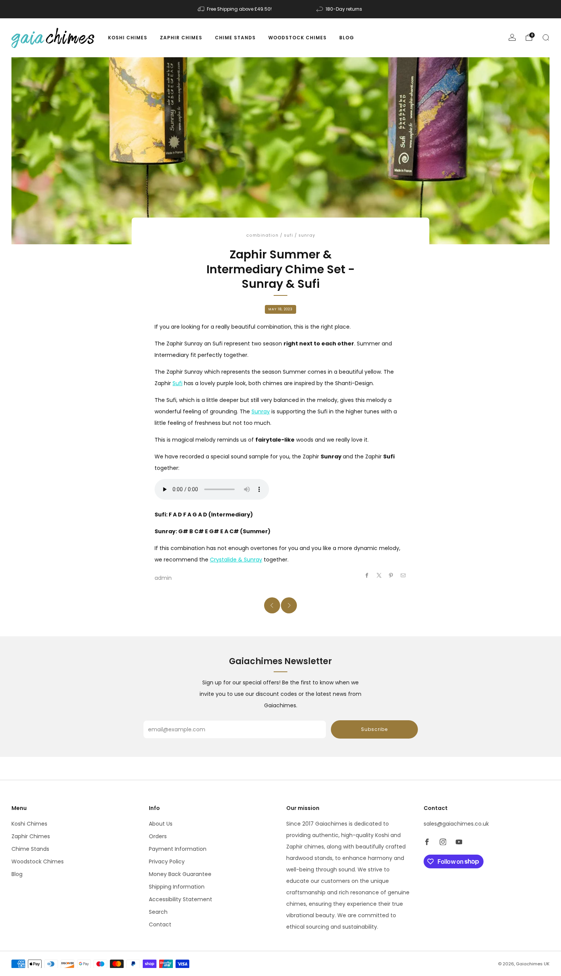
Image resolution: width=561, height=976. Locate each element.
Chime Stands (235, 37)
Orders (158, 836)
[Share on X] (379, 575)
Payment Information (177, 849)
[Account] (512, 37)
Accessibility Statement (180, 899)
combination (262, 235)
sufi (288, 235)
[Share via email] (403, 575)
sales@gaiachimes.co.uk (456, 824)
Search (158, 912)
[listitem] (235, 9)
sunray (306, 235)
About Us (160, 824)
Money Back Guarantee (180, 874)
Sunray (260, 411)
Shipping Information (177, 886)
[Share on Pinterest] (391, 575)
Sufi (177, 383)
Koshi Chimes (127, 37)
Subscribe (374, 729)
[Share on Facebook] (367, 575)
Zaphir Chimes (181, 37)
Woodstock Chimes (297, 37)
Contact (160, 924)
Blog (346, 37)
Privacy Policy (167, 861)
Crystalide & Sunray (236, 559)
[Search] (546, 37)
